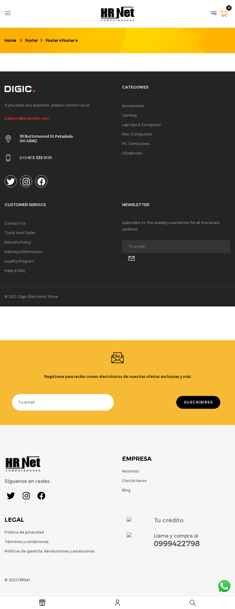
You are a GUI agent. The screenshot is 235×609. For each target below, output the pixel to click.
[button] (223, 14)
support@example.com (27, 118)
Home (10, 40)
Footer (31, 40)
